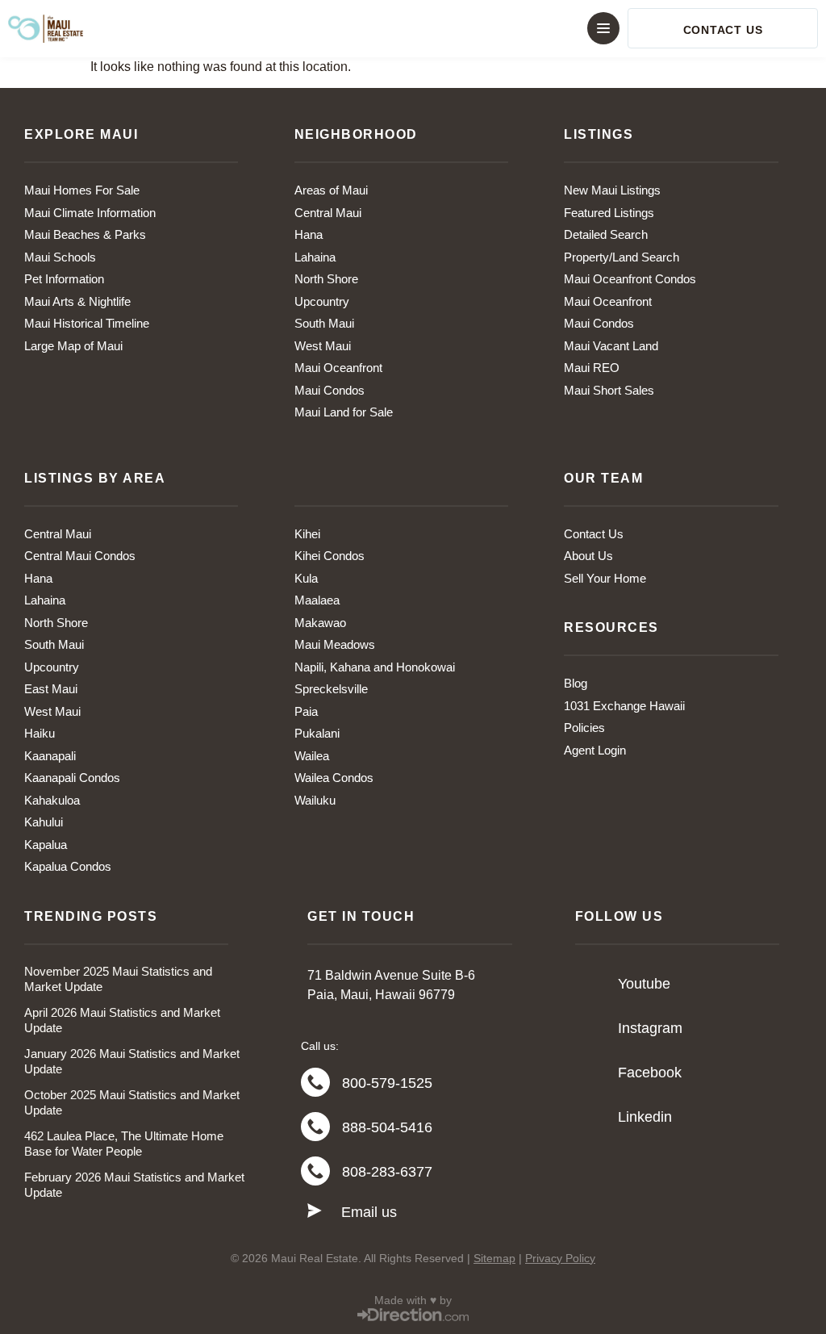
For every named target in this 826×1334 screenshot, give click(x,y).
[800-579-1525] (315, 1082)
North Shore (326, 279)
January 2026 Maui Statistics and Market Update (132, 1062)
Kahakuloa (52, 800)
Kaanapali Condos (72, 777)
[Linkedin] (591, 1116)
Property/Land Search (621, 257)
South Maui (324, 323)
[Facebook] (591, 1072)
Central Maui (327, 213)
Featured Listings (609, 213)
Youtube (644, 984)
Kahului (43, 822)
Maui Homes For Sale (82, 190)
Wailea (311, 756)
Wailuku (315, 800)
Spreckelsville (331, 689)
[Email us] (314, 1211)
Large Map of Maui (73, 346)
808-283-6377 (387, 1172)
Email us (369, 1212)
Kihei (307, 534)
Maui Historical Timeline (86, 323)
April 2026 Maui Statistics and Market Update (122, 1020)
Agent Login (595, 750)
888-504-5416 (387, 1127)
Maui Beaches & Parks (85, 234)
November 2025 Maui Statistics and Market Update (118, 979)
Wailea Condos (333, 777)
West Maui (322, 346)
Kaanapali (50, 756)
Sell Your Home (605, 578)
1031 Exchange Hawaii (624, 706)
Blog (575, 683)
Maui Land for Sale (343, 412)
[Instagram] (591, 1028)
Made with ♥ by (413, 1300)
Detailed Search (606, 234)
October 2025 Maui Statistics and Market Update (132, 1103)
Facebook (650, 1072)
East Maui (50, 689)
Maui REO (592, 367)
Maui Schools (60, 257)
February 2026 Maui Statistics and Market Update (134, 1185)
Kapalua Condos (67, 866)
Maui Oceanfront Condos (630, 279)
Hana (308, 234)
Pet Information (64, 279)
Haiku (39, 733)
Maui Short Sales (609, 390)
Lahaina (315, 257)
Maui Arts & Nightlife (77, 301)
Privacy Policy (560, 1258)
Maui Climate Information (90, 213)
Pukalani (317, 733)
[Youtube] (591, 983)
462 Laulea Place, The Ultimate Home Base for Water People (123, 1144)
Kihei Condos (329, 555)
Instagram (650, 1028)
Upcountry (321, 301)
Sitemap (494, 1258)
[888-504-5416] (315, 1126)
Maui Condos (329, 390)
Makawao (320, 622)
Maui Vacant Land (611, 346)
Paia (306, 711)
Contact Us (594, 534)
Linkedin (645, 1117)
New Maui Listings (612, 190)
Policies (584, 727)
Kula (306, 578)
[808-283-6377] (315, 1171)
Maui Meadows (334, 644)
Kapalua (45, 844)
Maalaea (317, 600)
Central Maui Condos (80, 555)
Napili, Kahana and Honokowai (374, 667)
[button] (413, 28)
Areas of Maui (331, 190)
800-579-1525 (387, 1083)
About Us (588, 555)
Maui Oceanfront (338, 367)
